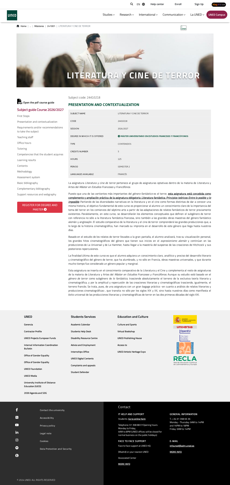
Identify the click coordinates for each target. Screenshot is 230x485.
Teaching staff (25, 137)
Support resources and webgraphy (36, 194)
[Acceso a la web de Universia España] (185, 327)
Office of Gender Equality (36, 355)
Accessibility (47, 418)
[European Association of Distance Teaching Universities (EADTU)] (185, 348)
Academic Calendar (80, 324)
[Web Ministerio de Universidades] (185, 319)
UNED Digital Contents (82, 358)
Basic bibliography (27, 183)
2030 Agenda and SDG (35, 393)
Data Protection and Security (56, 449)
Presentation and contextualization (37, 122)
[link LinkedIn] (16, 433)
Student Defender (80, 372)
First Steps (23, 116)
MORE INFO (124, 464)
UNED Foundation (33, 369)
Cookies (44, 441)
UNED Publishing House (130, 338)
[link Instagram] (16, 440)
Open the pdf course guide (38, 102)
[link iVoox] (16, 456)
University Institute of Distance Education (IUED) (39, 384)
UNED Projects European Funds (40, 338)
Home (23, 26)
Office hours (24, 143)
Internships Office (80, 352)
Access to (122, 345)
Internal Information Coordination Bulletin (41, 347)
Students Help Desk (81, 331)
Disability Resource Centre (84, 338)
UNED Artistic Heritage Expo (132, 352)
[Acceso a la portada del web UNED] (12, 15)
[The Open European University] (185, 335)
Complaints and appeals (83, 365)
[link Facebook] (16, 410)
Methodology (24, 171)
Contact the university (52, 410)
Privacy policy (47, 425)
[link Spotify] (16, 448)
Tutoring (22, 149)
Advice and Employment (83, 345)
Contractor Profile (33, 331)
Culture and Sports (127, 324)
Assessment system (28, 177)
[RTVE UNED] (219, 4)
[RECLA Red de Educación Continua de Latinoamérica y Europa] (185, 360)
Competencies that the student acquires (40, 154)
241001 (51, 26)
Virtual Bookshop (126, 331)
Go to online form (137, 419)
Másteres (39, 26)
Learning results (26, 160)
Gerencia (28, 324)
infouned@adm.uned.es (182, 445)
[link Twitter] (16, 417)
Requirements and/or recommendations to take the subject (40, 129)
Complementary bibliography (33, 189)
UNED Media (30, 376)
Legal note (46, 433)
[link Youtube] (16, 425)
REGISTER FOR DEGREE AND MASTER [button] (39, 207)
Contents (22, 166)
